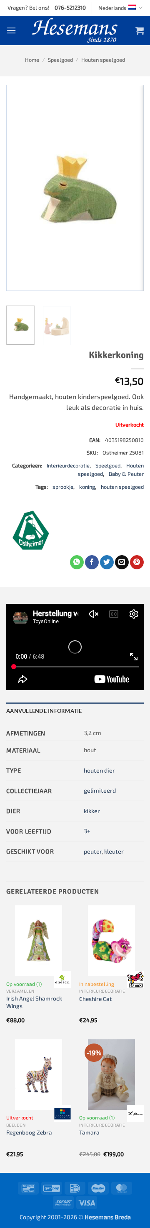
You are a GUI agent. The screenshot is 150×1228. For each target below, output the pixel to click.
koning (87, 486)
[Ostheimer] (31, 530)
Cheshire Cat (95, 998)
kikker (92, 810)
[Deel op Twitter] (107, 562)
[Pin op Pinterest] (137, 562)
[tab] (75, 710)
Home (32, 59)
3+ (87, 830)
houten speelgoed (122, 486)
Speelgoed (60, 59)
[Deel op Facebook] (92, 562)
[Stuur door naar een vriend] (122, 562)
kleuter (114, 851)
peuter (93, 851)
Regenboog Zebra (29, 1132)
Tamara (89, 1132)
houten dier (99, 770)
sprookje (62, 486)
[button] (11, 30)
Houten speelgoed (103, 59)
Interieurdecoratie (68, 465)
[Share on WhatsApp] (77, 562)
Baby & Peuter (126, 473)
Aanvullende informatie (44, 710)
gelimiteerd (100, 790)
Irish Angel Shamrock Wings (34, 1002)
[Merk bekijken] (62, 979)
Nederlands (112, 8)
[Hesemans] (75, 30)
